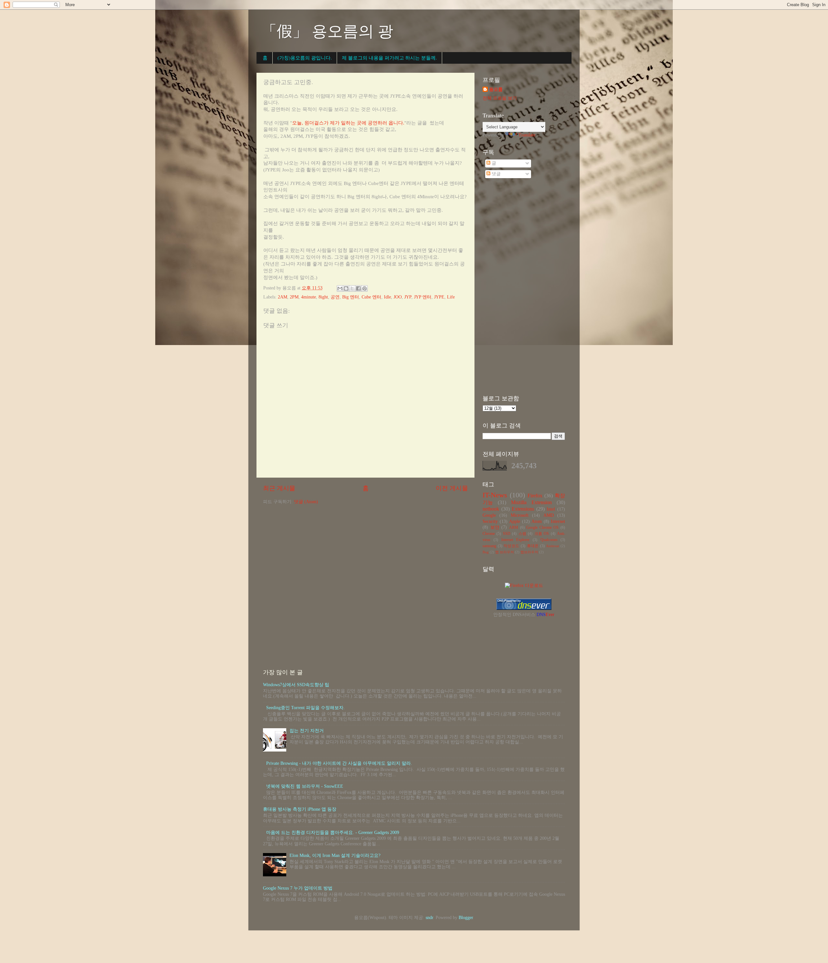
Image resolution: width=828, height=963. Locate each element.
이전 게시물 (452, 488)
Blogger (466, 917)
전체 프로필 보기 (500, 98)
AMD (548, 515)
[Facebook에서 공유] (358, 288)
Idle (387, 297)
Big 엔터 (350, 297)
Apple (514, 521)
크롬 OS (541, 533)
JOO (398, 297)
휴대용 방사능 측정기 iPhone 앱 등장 (299, 809)
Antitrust (552, 546)
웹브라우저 (529, 552)
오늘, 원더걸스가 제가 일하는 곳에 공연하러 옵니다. (348, 122)
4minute (308, 297)
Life (451, 297)
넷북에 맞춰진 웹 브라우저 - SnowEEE (304, 786)
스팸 (522, 533)
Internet (558, 521)
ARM (513, 527)
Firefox (535, 496)
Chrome (489, 533)
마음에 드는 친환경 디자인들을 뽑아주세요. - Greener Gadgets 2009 (332, 832)
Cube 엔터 (371, 297)
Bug (486, 552)
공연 (335, 297)
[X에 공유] (352, 288)
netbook (491, 509)
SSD (506, 533)
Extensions (523, 509)
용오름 (496, 89)
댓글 (495, 173)
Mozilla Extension (531, 502)
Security (490, 521)
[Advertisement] (524, 287)
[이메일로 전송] (340, 288)
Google (489, 515)
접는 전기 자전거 (306, 730)
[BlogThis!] (346, 288)
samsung (489, 546)
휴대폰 (533, 546)
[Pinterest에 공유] (364, 288)
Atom (536, 521)
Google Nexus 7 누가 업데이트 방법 (297, 888)
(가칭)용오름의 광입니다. (305, 57)
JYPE (439, 297)
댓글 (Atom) (306, 501)
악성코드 (511, 546)
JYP (407, 297)
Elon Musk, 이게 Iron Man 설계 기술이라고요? (334, 855)
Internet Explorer (515, 539)
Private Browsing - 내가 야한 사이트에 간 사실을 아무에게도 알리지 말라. (339, 763)
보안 (494, 527)
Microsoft (519, 515)
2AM (282, 297)
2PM (294, 297)
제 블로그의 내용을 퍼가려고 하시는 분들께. (389, 57)
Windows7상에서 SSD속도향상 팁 (296, 684)
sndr (429, 917)
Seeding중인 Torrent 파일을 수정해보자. (305, 707)
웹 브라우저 (504, 552)
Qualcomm (548, 539)
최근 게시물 (279, 488)
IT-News (495, 495)
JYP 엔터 (422, 297)
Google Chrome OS (542, 527)
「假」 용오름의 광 (327, 30)
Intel (551, 509)
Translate (526, 135)
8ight (323, 297)
